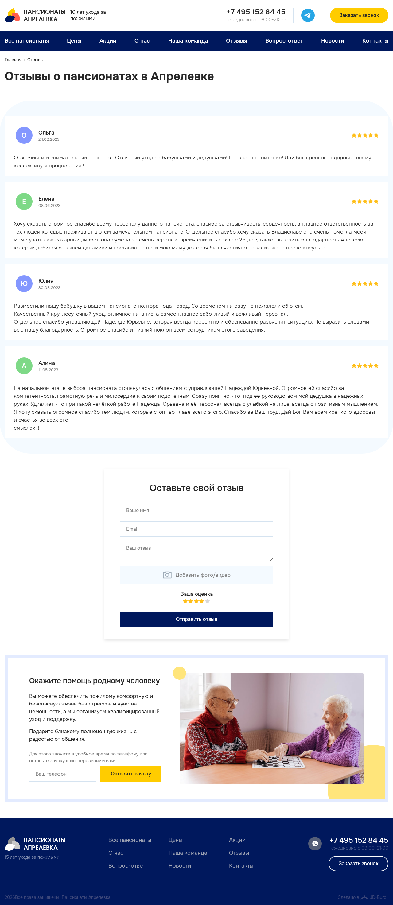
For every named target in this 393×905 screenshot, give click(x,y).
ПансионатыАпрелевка (45, 15)
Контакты (375, 40)
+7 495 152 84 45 (256, 12)
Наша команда (188, 40)
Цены (74, 40)
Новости (332, 40)
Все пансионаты (27, 40)
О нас (142, 40)
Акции (107, 40)
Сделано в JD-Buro (362, 897)
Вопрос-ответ (284, 40)
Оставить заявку (131, 773)
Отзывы (236, 40)
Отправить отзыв (196, 619)
